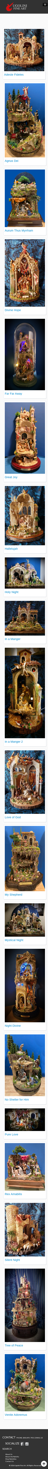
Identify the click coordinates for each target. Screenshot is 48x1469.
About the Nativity (12, 1457)
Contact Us (9, 1461)
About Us (8, 1454)
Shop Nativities (10, 1459)
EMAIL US (39, 1438)
